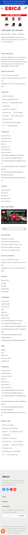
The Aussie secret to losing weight (11, 122)
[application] (14, 216)
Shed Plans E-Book (7, 119)
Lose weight (5, 116)
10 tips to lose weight (7, 96)
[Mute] (22, 222)
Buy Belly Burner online (16, 103)
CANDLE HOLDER (5, 138)
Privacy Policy (13, 526)
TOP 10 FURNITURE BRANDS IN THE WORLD (11, 155)
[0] (25, 8)
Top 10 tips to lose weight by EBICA (10, 250)
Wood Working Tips (12, 126)
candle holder (6, 106)
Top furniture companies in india (10, 242)
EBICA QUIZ (4, 147)
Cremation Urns (6, 112)
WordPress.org (5, 361)
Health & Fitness (5, 152)
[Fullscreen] (25, 222)
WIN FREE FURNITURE (6, 175)
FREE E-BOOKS (5, 150)
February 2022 (5, 198)
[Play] (3, 222)
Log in (2, 352)
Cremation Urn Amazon (12, 30)
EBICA (2, 144)
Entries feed (4, 355)
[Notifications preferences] (3, 531)
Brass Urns (5, 103)
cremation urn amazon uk (9, 109)
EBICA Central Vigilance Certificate (10, 247)
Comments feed (5, 358)
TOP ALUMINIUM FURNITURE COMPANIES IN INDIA (13, 161)
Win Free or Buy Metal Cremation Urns (11, 244)
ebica (14, 34)
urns (3, 126)
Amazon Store (5, 136)
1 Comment (20, 34)
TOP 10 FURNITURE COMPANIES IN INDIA (11, 158)
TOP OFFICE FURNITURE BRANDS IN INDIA (11, 172)
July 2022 (3, 193)
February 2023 (5, 190)
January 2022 (4, 201)
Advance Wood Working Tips (10, 99)
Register (3, 350)
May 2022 (3, 195)
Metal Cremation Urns (17, 116)
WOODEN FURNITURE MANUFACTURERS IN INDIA (13, 177)
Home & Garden (18, 112)
